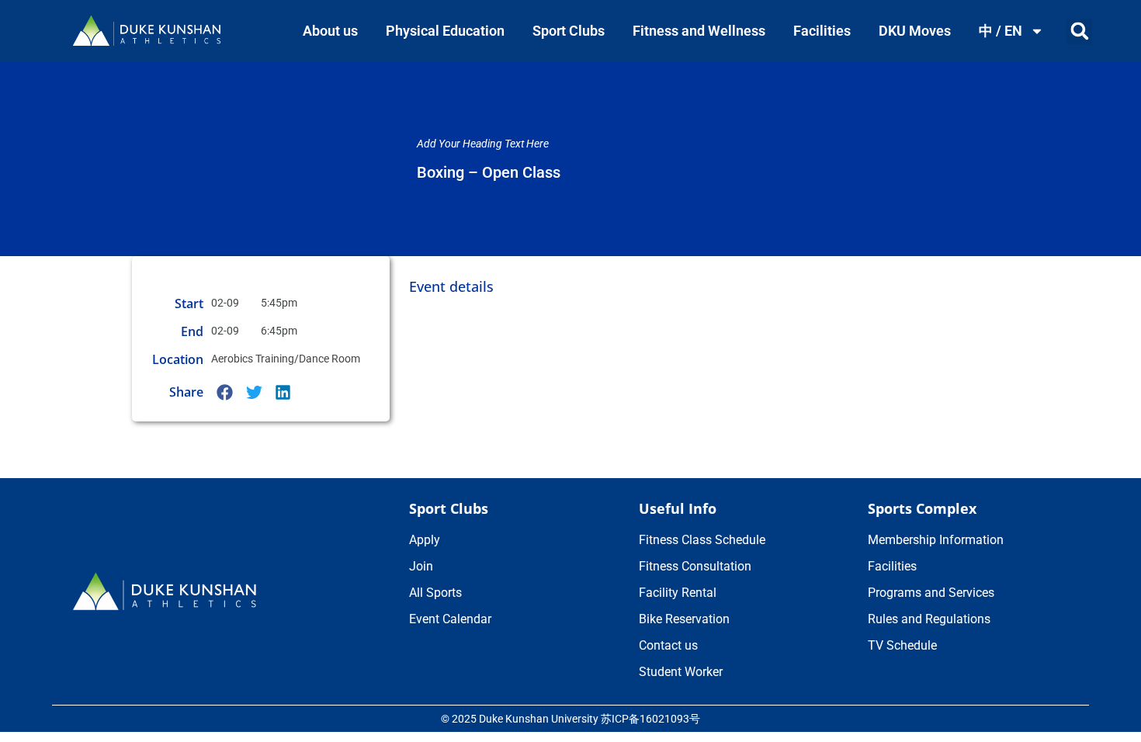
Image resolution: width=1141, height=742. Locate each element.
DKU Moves (915, 31)
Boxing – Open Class (488, 172)
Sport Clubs (568, 31)
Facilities (822, 31)
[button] (1079, 31)
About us (330, 31)
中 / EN (1000, 31)
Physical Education (445, 31)
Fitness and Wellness (699, 31)
